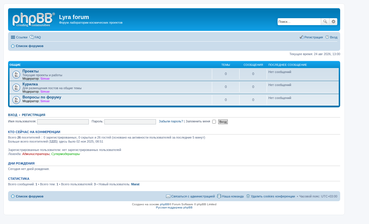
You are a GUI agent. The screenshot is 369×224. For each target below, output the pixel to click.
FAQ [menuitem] (38, 37)
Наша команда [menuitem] (233, 196)
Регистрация (33, 115)
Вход (12, 115)
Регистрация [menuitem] (313, 37)
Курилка (30, 84)
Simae (45, 78)
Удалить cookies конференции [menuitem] (273, 196)
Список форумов (30, 196)
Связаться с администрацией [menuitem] (193, 196)
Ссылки (21, 37)
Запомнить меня (198, 121)
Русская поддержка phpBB (174, 207)
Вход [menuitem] (333, 37)
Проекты (30, 71)
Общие (15, 64)
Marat (135, 184)
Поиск (325, 21)
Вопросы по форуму (41, 97)
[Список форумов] (34, 19)
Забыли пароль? (171, 121)
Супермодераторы (65, 154)
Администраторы (36, 154)
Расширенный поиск (333, 21)
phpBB (164, 204)
